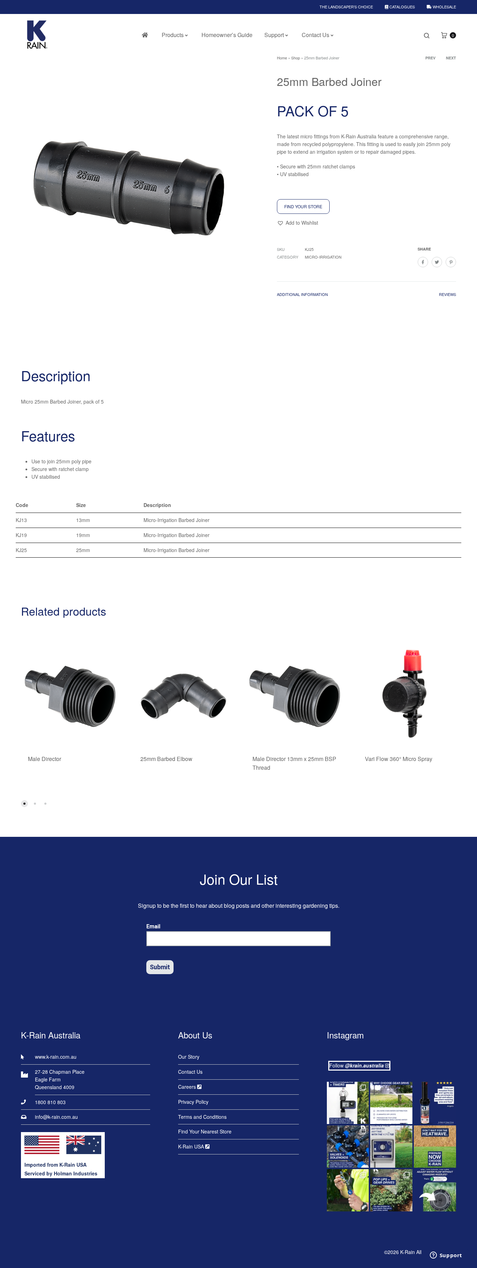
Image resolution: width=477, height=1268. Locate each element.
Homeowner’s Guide (226, 35)
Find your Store (303, 206)
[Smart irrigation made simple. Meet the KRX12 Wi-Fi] (391, 1146)
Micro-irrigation (323, 257)
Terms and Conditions (202, 1116)
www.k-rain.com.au (55, 1056)
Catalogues (401, 6)
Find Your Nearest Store (205, 1131)
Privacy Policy (193, 1101)
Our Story (188, 1056)
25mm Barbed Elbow (166, 759)
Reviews (447, 294)
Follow (356, 1065)
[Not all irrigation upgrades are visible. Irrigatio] (348, 1146)
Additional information (302, 294)
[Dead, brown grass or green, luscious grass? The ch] (435, 1146)
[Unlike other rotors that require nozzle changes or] (391, 1103)
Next (451, 57)
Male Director (44, 759)
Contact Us (315, 35)
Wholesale (444, 6)
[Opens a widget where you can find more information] (446, 1256)
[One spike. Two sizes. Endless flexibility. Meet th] (348, 1190)
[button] (297, 223)
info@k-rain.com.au (56, 1116)
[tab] (302, 295)
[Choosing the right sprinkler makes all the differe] (391, 1190)
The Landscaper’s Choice (346, 6)
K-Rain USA (191, 1146)
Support (274, 35)
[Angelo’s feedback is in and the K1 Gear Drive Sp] (435, 1103)
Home (282, 57)
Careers (187, 1086)
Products (173, 35)
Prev (430, 57)
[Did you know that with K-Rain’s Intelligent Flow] (435, 1190)
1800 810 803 (50, 1102)
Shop (295, 57)
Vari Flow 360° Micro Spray (398, 759)
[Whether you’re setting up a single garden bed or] (348, 1103)
